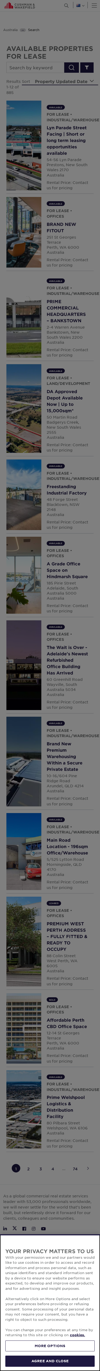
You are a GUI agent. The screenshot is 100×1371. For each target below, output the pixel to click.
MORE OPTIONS (50, 1346)
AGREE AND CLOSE (50, 1361)
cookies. (77, 1335)
